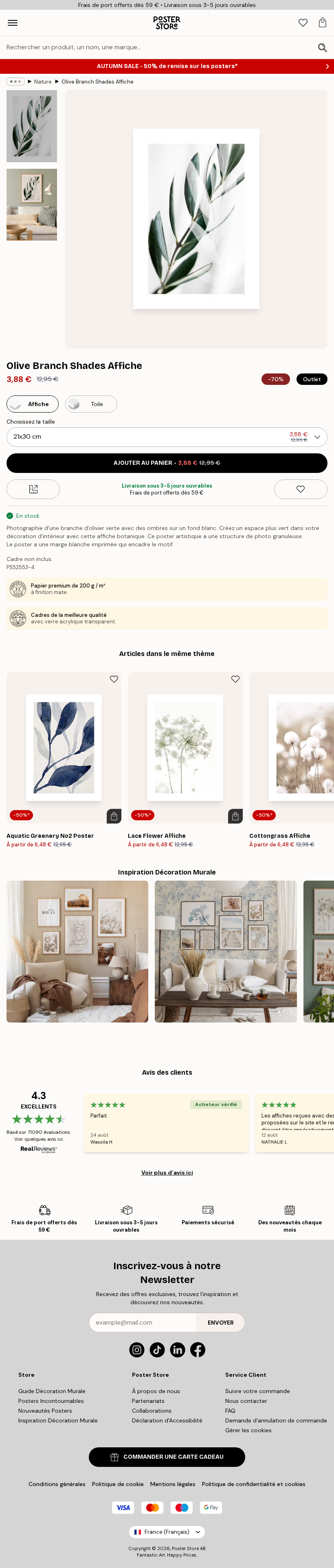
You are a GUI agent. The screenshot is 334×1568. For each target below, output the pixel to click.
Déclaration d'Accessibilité (167, 1420)
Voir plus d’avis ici (167, 1172)
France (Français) (167, 1531)
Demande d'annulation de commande (276, 1420)
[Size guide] (33, 489)
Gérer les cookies (248, 1430)
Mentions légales (173, 1484)
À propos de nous (156, 1391)
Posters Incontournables (51, 1401)
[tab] (303, 23)
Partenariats (148, 1401)
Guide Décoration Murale (52, 1391)
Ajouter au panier (167, 462)
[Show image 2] (32, 205)
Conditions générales (57, 1484)
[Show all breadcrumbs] (15, 81)
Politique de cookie (118, 1484)
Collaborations (151, 1410)
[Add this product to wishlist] (300, 489)
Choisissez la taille (31, 421)
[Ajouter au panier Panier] (114, 816)
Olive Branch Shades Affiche (98, 81)
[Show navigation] (12, 23)
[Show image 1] (32, 126)
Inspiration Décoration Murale (58, 1420)
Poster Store (185, 1548)
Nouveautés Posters (45, 1410)
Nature (43, 81)
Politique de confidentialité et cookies (253, 1484)
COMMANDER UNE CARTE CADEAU (173, 1456)
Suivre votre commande (257, 1391)
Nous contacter (246, 1401)
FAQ (230, 1410)
